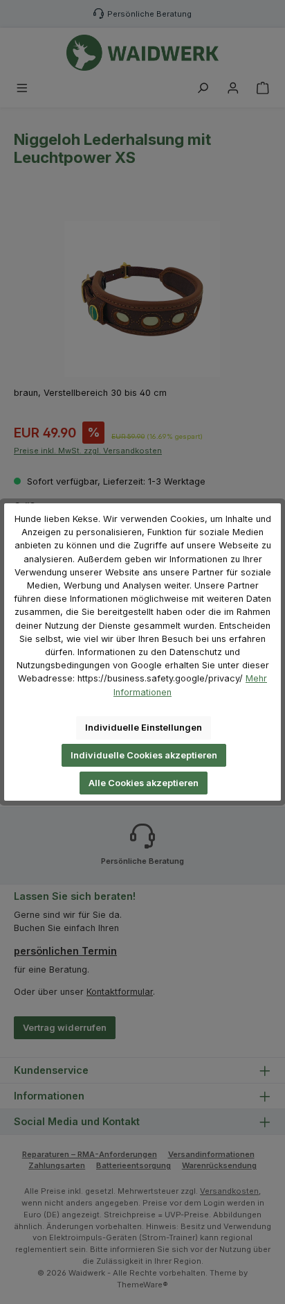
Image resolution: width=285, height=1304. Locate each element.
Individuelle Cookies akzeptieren (144, 755)
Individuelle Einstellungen (143, 727)
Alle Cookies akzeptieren (144, 783)
